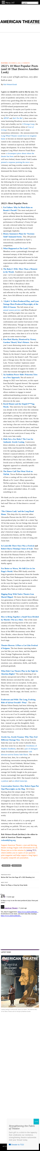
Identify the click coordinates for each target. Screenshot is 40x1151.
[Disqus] (20, 920)
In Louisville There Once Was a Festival (18, 546)
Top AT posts (17, 865)
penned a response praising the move (15, 162)
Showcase (6, 865)
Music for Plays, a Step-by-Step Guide (14, 884)
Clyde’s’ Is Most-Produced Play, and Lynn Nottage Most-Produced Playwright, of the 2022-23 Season (21, 304)
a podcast (4, 781)
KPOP (6, 118)
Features (4, 63)
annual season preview (12, 310)
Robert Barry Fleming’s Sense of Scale (17, 549)
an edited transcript (19, 781)
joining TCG (31, 850)
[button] (4, 2)
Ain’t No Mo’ (18, 118)
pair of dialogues (31, 749)
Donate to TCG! (17, 1144)
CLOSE (36, 1121)
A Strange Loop (28, 124)
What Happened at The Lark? (15, 248)
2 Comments (25, 63)
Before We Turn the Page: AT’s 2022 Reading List (18, 876)
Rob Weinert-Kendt (10, 84)
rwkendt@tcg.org (8, 840)
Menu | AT (10, 2)
